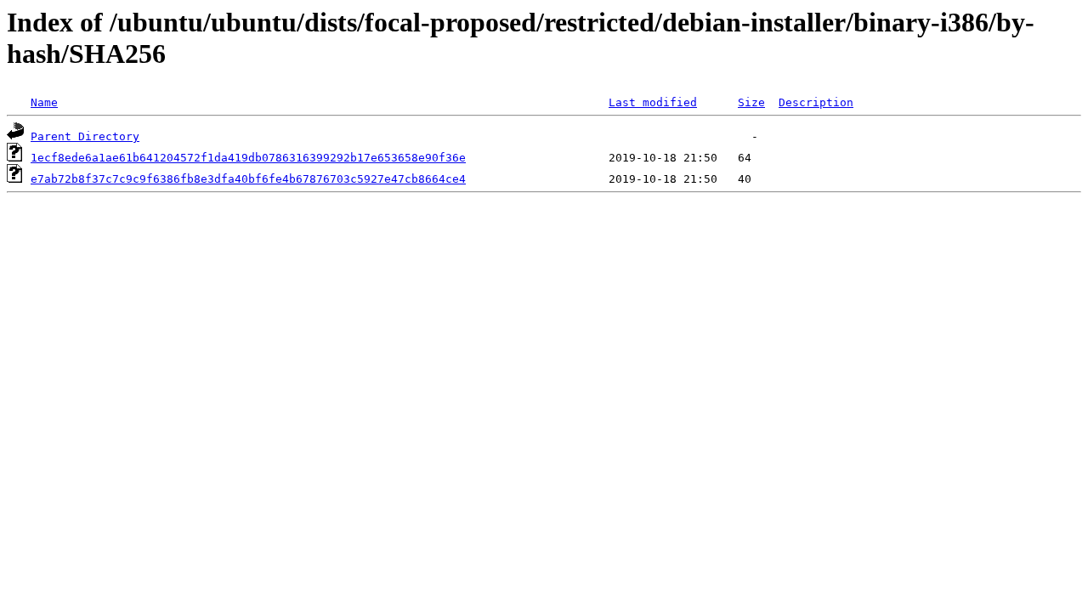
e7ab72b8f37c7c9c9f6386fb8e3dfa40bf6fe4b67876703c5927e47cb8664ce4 (248, 179)
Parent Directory (85, 136)
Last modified (653, 102)
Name (44, 102)
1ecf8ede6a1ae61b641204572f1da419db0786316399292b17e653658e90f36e (248, 157)
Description (816, 102)
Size (751, 102)
